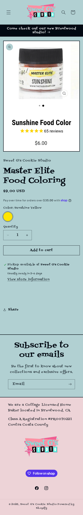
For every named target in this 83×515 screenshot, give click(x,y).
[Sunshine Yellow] (7, 216)
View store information (28, 279)
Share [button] (13, 309)
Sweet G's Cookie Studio (38, 504)
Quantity (10, 227)
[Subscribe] (70, 384)
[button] (8, 12)
